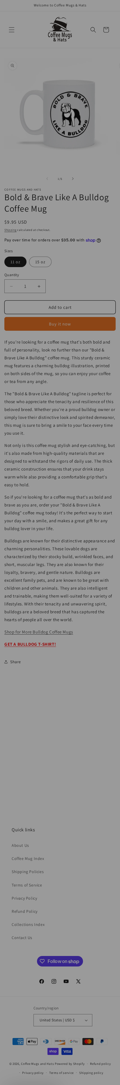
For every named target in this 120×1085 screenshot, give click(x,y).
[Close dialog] (107, 13)
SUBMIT (95, 703)
